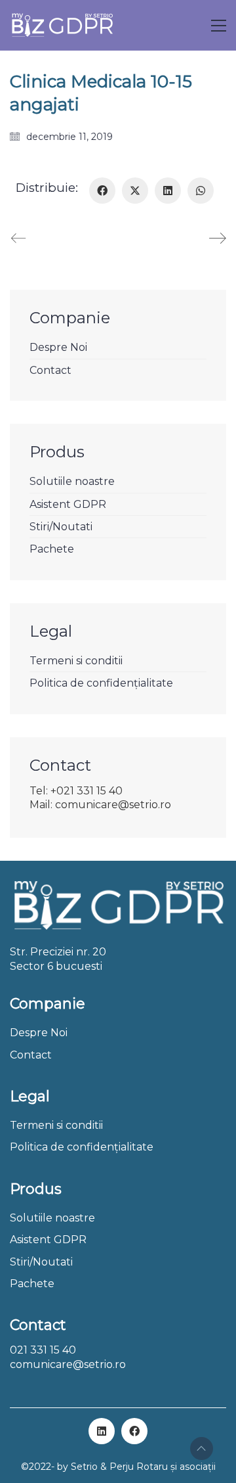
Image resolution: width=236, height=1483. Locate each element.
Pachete (52, 549)
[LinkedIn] (168, 190)
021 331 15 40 (43, 1350)
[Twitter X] (135, 190)
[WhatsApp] (200, 190)
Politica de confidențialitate (101, 683)
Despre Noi (58, 347)
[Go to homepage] (62, 25)
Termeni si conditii (76, 660)
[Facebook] (102, 190)
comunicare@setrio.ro (68, 1364)
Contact (50, 370)
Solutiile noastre (72, 481)
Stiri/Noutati (61, 526)
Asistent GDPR (68, 504)
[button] (218, 25)
